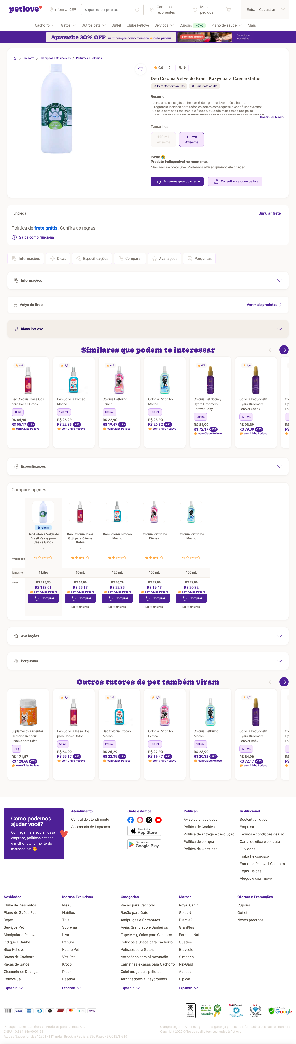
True (65, 920)
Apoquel (185, 971)
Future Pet (70, 949)
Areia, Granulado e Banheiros (144, 927)
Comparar (133, 258)
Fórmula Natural (192, 935)
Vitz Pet (68, 957)
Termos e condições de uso (262, 834)
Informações (29, 258)
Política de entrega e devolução (209, 834)
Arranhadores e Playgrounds (144, 979)
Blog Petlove (14, 949)
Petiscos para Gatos (137, 949)
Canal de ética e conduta (260, 841)
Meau (66, 905)
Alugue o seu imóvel (256, 878)
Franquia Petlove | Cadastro (262, 864)
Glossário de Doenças (21, 971)
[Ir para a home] (25, 12)
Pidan (67, 971)
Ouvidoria (248, 849)
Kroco (67, 964)
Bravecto (186, 949)
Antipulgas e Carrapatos (140, 920)
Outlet (242, 912)
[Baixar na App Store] (153, 832)
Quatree (185, 942)
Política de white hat (200, 849)
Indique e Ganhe (17, 942)
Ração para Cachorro (138, 905)
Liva (65, 935)
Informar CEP (65, 9)
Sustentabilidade (253, 819)
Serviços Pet (14, 927)
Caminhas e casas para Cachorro (148, 964)
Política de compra (199, 841)
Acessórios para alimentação (144, 957)
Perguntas (203, 258)
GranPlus (186, 927)
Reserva (68, 979)
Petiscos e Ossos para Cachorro (147, 942)
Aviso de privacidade (200, 819)
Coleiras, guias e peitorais (141, 971)
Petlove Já (12, 979)
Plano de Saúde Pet (20, 912)
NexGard (186, 964)
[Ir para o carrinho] (228, 9)
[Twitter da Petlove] (149, 820)
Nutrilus (68, 912)
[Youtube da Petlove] (158, 820)
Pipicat (184, 979)
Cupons (243, 905)
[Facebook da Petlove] (130, 820)
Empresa (247, 827)
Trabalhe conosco (254, 856)
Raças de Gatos (16, 964)
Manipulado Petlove (20, 935)
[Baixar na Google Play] (153, 845)
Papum (68, 942)
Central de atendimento (90, 819)
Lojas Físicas (250, 871)
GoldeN (185, 912)
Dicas (61, 258)
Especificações (95, 258)
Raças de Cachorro (19, 957)
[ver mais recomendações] (284, 349)
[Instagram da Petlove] (140, 820)
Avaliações (168, 258)
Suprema (69, 927)
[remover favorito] (140, 69)
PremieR (186, 920)
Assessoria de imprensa (90, 827)
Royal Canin (189, 905)
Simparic (186, 957)
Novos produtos (250, 920)
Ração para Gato (134, 912)
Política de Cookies (199, 827)
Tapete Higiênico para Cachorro (146, 935)
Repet (8, 920)
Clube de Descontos (20, 905)
